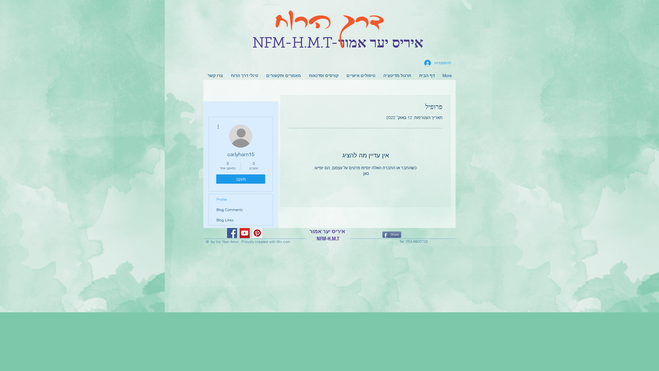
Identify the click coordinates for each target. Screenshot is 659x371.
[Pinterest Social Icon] (257, 233)
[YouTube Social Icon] (245, 233)
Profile (221, 199)
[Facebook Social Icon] (232, 233)
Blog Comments (229, 209)
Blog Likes (224, 220)
